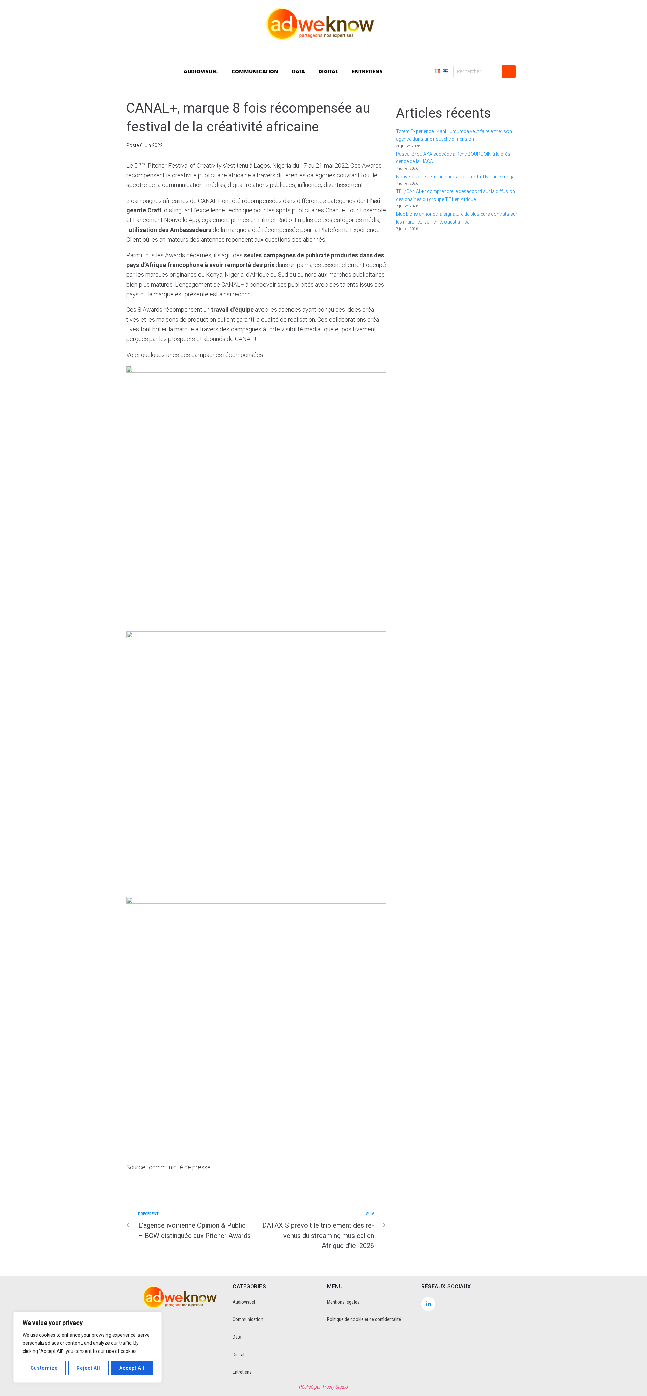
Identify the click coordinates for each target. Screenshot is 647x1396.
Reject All (88, 1368)
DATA (298, 71)
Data (237, 1337)
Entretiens (242, 1372)
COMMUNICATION (255, 71)
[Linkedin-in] (428, 1304)
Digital (238, 1354)
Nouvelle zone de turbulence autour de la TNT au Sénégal (456, 176)
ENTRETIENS (367, 71)
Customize (44, 1368)
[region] (87, 1347)
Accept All (132, 1368)
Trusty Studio (335, 1387)
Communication (248, 1319)
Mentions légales (343, 1302)
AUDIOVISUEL (201, 71)
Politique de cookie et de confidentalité (364, 1319)
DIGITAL (328, 71)
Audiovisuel (244, 1302)
